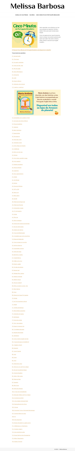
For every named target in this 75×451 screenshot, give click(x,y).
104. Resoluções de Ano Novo (19, 404)
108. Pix (14, 416)
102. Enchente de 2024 (17, 398)
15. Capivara (15, 127)
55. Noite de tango (16, 251)
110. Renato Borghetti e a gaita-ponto (21, 422)
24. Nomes (14, 155)
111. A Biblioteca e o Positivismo (19, 426)
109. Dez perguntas (17, 419)
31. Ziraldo (14, 177)
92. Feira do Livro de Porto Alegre (20, 366)
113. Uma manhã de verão (18, 432)
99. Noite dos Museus (17, 388)
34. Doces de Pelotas (17, 186)
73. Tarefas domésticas (17, 307)
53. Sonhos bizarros (17, 245)
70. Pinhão (14, 298)
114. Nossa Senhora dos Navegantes (21, 435)
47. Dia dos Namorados (17, 226)
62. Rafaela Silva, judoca (18, 273)
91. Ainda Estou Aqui (17, 363)
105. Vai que (15, 407)
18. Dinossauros (16, 136)
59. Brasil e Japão (16, 264)
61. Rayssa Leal (15, 270)
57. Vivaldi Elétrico (16, 257)
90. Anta (14, 360)
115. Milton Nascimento (17, 438)
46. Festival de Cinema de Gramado (21, 223)
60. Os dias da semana (17, 267)
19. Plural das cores (16, 139)
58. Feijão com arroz (17, 261)
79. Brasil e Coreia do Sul (18, 326)
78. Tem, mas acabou (17, 323)
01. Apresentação (16, 56)
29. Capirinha (15, 170)
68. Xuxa (14, 292)
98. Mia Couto (15, 385)
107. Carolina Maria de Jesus (19, 413)
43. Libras (14, 214)
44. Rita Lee (15, 217)
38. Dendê (14, 198)
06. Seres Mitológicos (17, 71)
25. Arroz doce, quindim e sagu (19, 158)
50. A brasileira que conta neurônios (21, 236)
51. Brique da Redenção (18, 239)
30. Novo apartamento (17, 173)
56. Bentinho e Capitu (17, 254)
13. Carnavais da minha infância (20, 121)
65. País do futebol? (17, 282)
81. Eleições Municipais (17, 332)
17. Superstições (16, 133)
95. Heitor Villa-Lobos (17, 376)
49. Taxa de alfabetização (18, 233)
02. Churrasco (15, 59)
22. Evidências (15, 149)
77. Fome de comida (17, 320)
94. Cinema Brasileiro (17, 373)
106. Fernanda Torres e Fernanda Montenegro (23, 410)
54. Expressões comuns (18, 248)
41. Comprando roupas (17, 208)
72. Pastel (14, 304)
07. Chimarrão (15, 74)
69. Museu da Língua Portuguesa (20, 295)
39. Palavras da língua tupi (18, 201)
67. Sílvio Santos (16, 289)
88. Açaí (14, 354)
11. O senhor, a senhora (17, 87)
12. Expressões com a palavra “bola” (21, 117)
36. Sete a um (15, 192)
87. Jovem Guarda (16, 351)
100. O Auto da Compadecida (19, 391)
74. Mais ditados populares (18, 310)
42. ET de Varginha (16, 211)
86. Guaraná (15, 348)
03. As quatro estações (17, 62)
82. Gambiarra (15, 335)
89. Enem (14, 357)
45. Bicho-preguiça (16, 220)
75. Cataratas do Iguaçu (18, 314)
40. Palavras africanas (17, 205)
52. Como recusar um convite (19, 242)
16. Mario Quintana (16, 130)
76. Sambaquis (15, 317)
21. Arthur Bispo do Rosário (18, 145)
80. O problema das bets (18, 329)
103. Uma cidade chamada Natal (20, 401)
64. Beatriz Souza (16, 279)
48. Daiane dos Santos (17, 229)
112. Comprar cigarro (17, 429)
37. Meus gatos (15, 195)
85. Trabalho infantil (17, 345)
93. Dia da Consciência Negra (19, 370)
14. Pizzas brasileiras (17, 124)
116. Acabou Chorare (17, 441)
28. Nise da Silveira (16, 167)
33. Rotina (14, 183)
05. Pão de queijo (16, 68)
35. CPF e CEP (15, 189)
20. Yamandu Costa (17, 142)
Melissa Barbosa (37, 6)
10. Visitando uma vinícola (18, 84)
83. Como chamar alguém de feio (20, 338)
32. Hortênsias (15, 180)
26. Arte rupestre (16, 161)
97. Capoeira (15, 382)
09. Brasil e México (16, 81)
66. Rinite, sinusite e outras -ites (20, 285)
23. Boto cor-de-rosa (17, 152)
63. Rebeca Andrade (17, 276)
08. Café (14, 78)
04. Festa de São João (17, 65)
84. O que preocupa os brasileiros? (20, 342)
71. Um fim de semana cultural (19, 301)
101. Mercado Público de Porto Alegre (21, 394)
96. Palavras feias (16, 379)
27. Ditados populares (17, 164)
